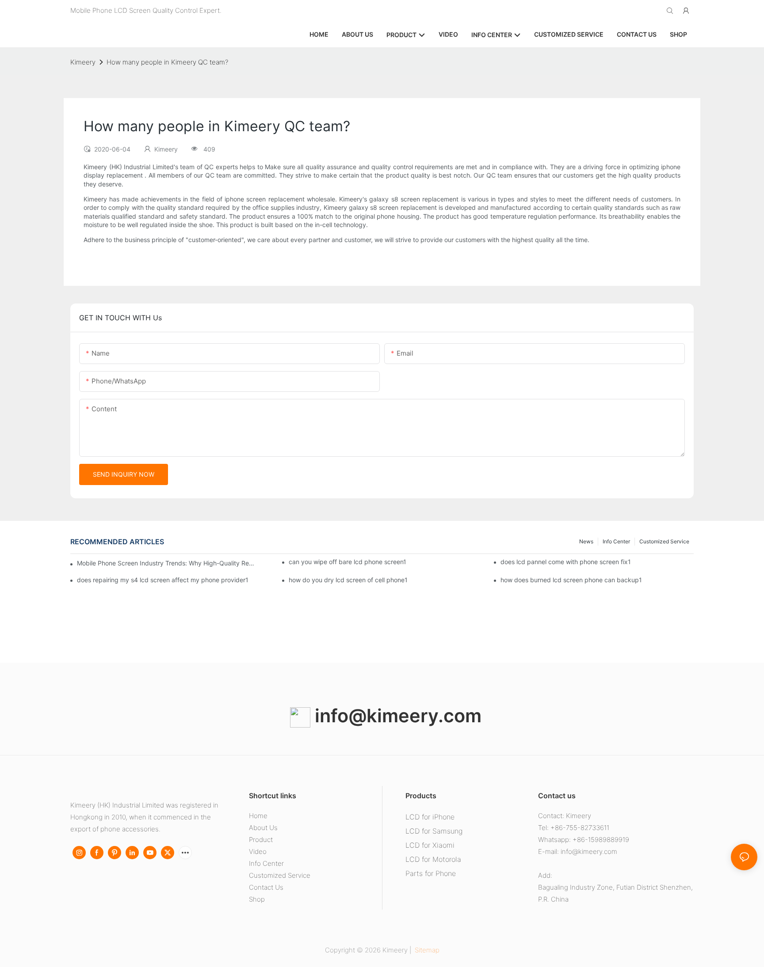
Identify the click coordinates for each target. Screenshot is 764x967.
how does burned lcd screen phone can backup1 (571, 580)
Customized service (664, 541)
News (586, 541)
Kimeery (83, 62)
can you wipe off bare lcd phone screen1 (347, 561)
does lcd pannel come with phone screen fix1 (565, 561)
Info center (616, 541)
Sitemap (426, 950)
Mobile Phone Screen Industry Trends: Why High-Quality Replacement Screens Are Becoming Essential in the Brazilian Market (166, 563)
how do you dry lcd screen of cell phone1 (348, 580)
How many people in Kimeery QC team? (167, 62)
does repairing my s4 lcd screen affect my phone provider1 (162, 580)
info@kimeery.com (395, 716)
